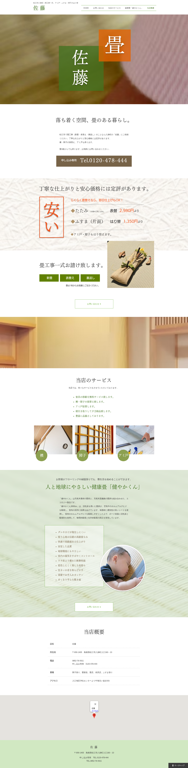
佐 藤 (39, 8)
